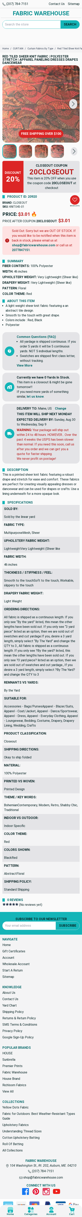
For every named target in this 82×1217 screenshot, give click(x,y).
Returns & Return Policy (19, 1018)
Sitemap (74, 4)
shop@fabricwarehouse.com (33, 245)
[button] (73, 104)
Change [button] (60, 408)
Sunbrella (8, 1059)
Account (8, 958)
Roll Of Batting (12, 1144)
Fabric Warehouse (14, 1072)
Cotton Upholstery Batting (21, 1138)
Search (70, 24)
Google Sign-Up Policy (18, 1037)
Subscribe (67, 925)
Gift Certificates (13, 951)
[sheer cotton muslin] (41, 104)
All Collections (12, 1150)
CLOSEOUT (20, 202)
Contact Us (57, 4)
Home (6, 945)
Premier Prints (12, 1066)
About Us (8, 993)
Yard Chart (9, 1005)
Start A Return (12, 970)
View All (8, 1091)
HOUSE (7, 1053)
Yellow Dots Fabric (15, 1107)
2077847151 (21, 250)
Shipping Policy (13, 1012)
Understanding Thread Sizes (22, 1131)
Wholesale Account (16, 964)
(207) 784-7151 (17, 4)
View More (24, 365)
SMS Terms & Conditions (19, 1024)
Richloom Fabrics (14, 1085)
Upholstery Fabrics (15, 1125)
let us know (35, 396)
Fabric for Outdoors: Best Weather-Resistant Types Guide (38, 1116)
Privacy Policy (12, 1031)
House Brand (11, 1079)
